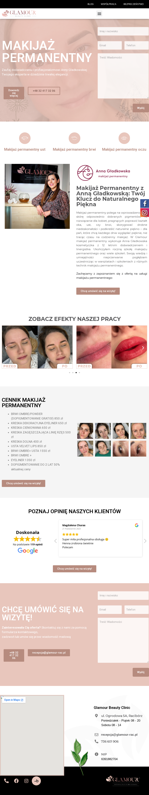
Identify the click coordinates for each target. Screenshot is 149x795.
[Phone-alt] (6, 780)
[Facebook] (16, 780)
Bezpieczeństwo (134, 4)
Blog (91, 4)
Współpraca (108, 4)
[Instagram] (26, 780)
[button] (99, 13)
